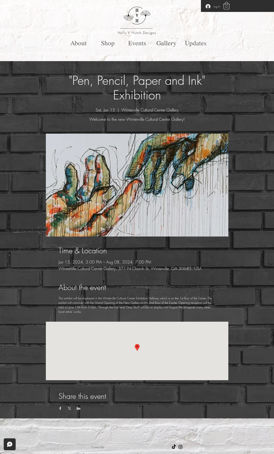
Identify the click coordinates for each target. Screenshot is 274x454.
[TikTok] (174, 447)
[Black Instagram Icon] (180, 447)
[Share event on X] (69, 408)
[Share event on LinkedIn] (78, 408)
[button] (226, 5)
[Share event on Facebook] (60, 408)
